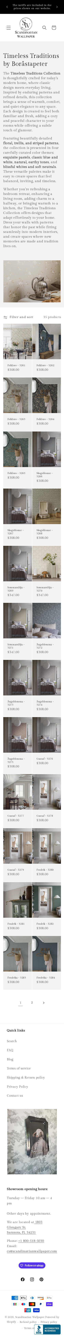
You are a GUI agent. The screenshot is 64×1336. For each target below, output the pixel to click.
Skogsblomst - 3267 (16, 532)
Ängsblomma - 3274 (45, 703)
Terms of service (19, 1068)
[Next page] (43, 1002)
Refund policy (28, 1322)
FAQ (10, 1050)
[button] (8, 27)
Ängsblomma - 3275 (16, 760)
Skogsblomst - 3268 (45, 532)
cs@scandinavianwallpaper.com (32, 1251)
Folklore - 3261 (16, 365)
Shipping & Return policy (26, 1077)
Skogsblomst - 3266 (45, 475)
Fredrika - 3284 (46, 977)
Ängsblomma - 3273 (16, 703)
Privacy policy (49, 1322)
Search (12, 1041)
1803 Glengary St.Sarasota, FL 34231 (24, 1227)
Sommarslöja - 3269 (16, 589)
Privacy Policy (17, 1087)
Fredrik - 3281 (16, 923)
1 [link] (21, 1003)
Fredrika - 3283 (17, 977)
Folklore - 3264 (45, 419)
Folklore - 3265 (16, 473)
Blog (10, 1059)
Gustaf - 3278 (45, 816)
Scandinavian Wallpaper (30, 1317)
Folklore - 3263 (16, 419)
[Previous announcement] (7, 7)
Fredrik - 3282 (45, 923)
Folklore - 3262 (45, 365)
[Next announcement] (57, 7)
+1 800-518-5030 (31, 1241)
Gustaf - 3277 (16, 816)
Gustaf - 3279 (16, 869)
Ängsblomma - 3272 (45, 646)
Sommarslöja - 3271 (16, 646)
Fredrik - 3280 (45, 869)
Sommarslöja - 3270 (45, 589)
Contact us (15, 1095)
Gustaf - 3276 (45, 758)
